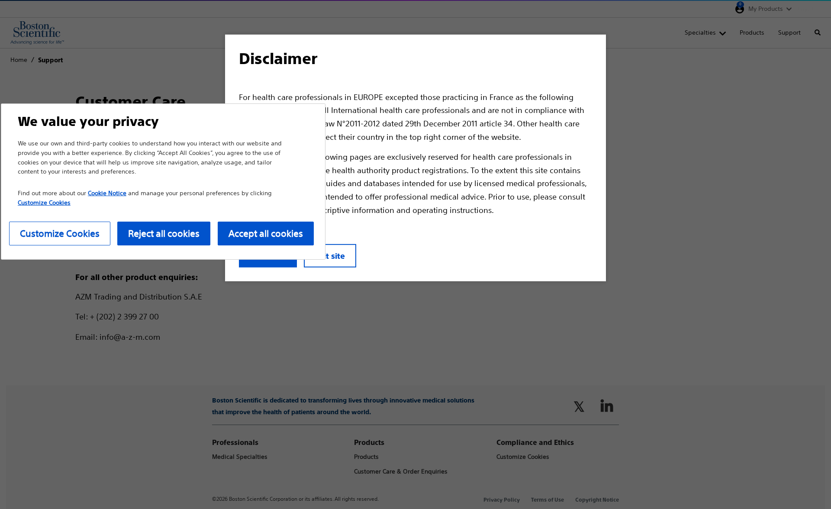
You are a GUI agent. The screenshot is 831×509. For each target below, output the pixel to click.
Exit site (330, 256)
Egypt (805, 9)
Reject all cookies (164, 233)
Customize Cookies (60, 233)
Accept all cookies (266, 233)
